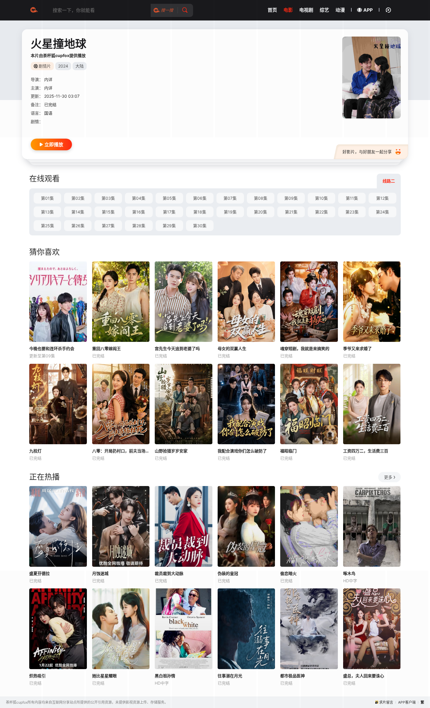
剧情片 (45, 65)
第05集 (169, 198)
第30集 (200, 225)
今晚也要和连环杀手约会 (51, 348)
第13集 (47, 211)
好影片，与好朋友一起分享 (367, 151)
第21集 (291, 211)
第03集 (108, 198)
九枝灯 (35, 450)
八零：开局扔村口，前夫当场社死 (121, 450)
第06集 (200, 198)
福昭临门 (288, 450)
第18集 (199, 211)
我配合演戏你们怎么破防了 (242, 450)
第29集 (169, 225)
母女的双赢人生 (232, 348)
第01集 (47, 198)
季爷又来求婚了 (357, 348)
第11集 (352, 198)
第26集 (78, 225)
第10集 (321, 198)
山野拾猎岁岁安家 (171, 450)
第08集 (260, 198)
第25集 (47, 225)
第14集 (77, 211)
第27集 (108, 225)
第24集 (382, 211)
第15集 (108, 211)
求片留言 (386, 702)
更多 (388, 477)
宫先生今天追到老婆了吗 (177, 348)
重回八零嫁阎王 (106, 348)
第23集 (352, 211)
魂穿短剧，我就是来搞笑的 (304, 348)
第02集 (78, 198)
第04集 (138, 198)
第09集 (291, 198)
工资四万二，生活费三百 (365, 450)
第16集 (138, 211)
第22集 (321, 211)
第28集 (138, 225)
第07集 (230, 198)
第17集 (169, 211)
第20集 (260, 211)
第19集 (230, 211)
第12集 (382, 198)
